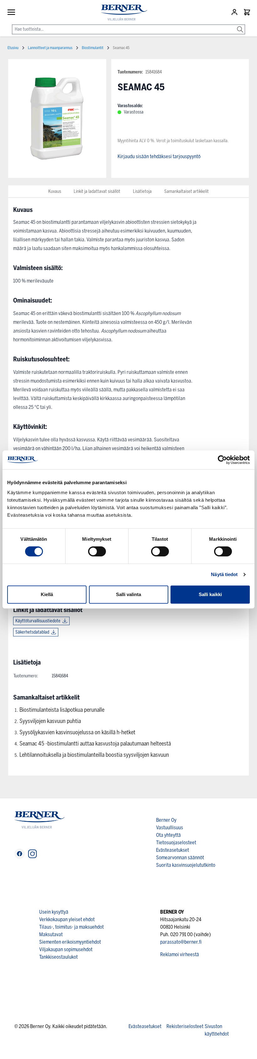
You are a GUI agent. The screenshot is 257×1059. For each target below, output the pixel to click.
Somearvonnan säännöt (180, 858)
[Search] (240, 25)
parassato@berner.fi (181, 942)
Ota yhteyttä (168, 835)
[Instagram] (32, 854)
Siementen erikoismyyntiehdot (70, 942)
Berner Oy (166, 820)
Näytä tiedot (224, 574)
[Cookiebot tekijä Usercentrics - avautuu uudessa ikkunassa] (222, 459)
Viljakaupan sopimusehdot (65, 949)
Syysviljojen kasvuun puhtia (50, 721)
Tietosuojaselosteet (176, 843)
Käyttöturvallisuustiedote (37, 621)
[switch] (97, 551)
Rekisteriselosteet (184, 1026)
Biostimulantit (92, 48)
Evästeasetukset (172, 850)
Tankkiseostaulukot (58, 957)
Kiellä (47, 594)
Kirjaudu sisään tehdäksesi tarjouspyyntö (159, 156)
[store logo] (121, 13)
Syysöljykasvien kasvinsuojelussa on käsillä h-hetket (77, 732)
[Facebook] (19, 854)
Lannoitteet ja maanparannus (50, 48)
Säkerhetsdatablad (32, 632)
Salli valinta (128, 594)
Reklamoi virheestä (179, 954)
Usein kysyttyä (53, 912)
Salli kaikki (210, 594)
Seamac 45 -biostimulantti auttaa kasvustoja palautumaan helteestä (95, 743)
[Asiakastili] (235, 12)
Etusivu (13, 48)
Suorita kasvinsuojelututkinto (185, 865)
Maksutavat (51, 934)
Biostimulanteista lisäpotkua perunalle (61, 709)
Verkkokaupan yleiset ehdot (67, 919)
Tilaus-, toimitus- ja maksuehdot (71, 927)
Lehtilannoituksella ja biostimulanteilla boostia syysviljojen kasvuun (94, 754)
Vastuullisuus (169, 828)
